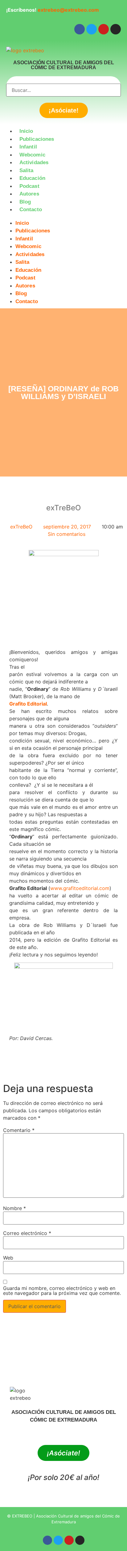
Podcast (29, 186)
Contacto (30, 209)
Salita (26, 170)
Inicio (26, 131)
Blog (25, 202)
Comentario (19, 1130)
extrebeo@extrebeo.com (68, 10)
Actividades (33, 162)
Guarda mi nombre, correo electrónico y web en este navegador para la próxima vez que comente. (62, 1291)
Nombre (14, 1208)
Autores (29, 194)
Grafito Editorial (28, 704)
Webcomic (32, 155)
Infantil (28, 147)
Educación (32, 178)
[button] (63, 217)
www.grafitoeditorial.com (79, 888)
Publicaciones (36, 139)
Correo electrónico (27, 1233)
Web (8, 1257)
